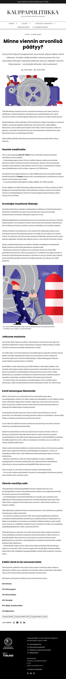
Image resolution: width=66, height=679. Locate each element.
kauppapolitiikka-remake (39, 616)
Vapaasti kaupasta (44, 24)
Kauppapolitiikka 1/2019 (22, 616)
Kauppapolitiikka (36, 34)
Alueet (25, 24)
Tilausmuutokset (40, 27)
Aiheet (12, 24)
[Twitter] (28, 673)
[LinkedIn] (31, 673)
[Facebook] (34, 673)
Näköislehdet (24, 27)
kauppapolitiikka (8, 616)
